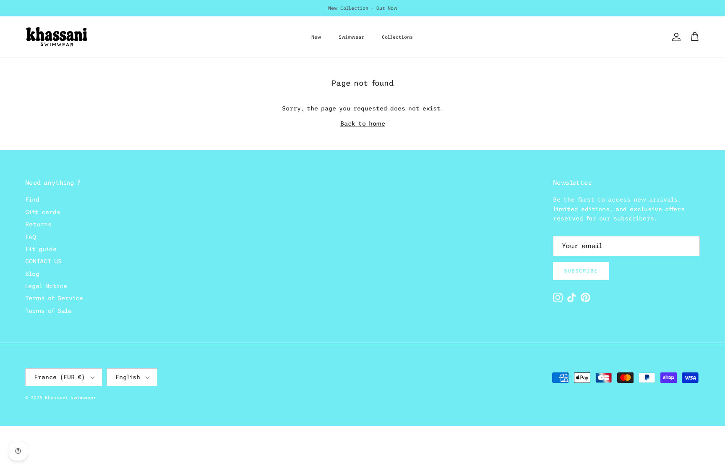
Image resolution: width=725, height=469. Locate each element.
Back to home (362, 123)
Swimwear (351, 36)
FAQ (30, 236)
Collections (397, 36)
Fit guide (41, 249)
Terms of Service (54, 298)
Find (32, 199)
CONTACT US (43, 261)
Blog (32, 273)
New (316, 36)
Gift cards (42, 212)
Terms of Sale (48, 310)
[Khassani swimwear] (56, 37)
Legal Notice (46, 286)
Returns (38, 224)
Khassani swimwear (70, 397)
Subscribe (581, 271)
